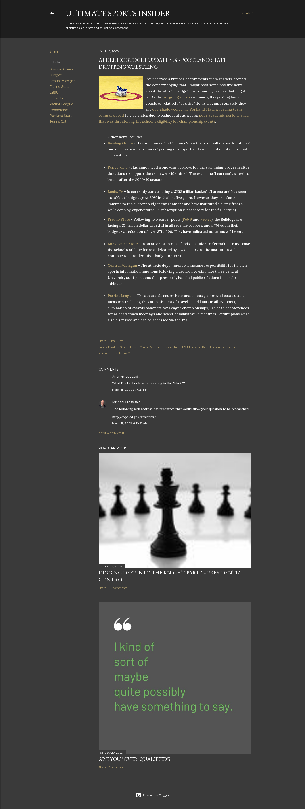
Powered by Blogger (156, 795)
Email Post (116, 340)
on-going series (177, 97)
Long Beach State (123, 243)
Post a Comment (111, 433)
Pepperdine (59, 110)
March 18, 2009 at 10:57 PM (130, 389)
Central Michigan (63, 81)
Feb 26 (205, 219)
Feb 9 (187, 219)
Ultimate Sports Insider (118, 13)
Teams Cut (58, 121)
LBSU (54, 93)
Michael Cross (123, 402)
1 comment (116, 767)
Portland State (61, 116)
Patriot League (61, 104)
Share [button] (54, 51)
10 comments (118, 587)
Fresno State (60, 87)
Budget (56, 75)
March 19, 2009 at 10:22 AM (130, 423)
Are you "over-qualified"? (135, 758)
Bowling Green (61, 69)
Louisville (57, 98)
